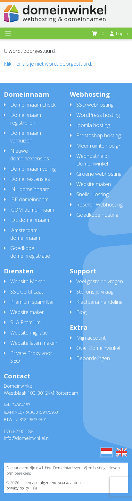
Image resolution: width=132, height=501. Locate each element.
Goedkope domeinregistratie (30, 252)
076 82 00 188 (18, 431)
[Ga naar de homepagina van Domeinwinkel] (55, 13)
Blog (81, 312)
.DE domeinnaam (29, 219)
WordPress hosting (98, 114)
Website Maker (27, 281)
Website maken (93, 184)
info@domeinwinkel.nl (27, 438)
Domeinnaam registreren (25, 118)
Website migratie (29, 332)
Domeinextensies (30, 178)
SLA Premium (25, 322)
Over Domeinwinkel (98, 348)
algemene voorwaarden (60, 482)
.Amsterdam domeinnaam (25, 234)
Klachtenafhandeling (99, 301)
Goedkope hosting (97, 214)
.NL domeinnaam (29, 189)
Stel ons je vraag (94, 291)
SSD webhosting (94, 104)
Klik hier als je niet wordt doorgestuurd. (48, 63)
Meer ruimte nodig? (98, 145)
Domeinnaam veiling (33, 168)
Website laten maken (33, 342)
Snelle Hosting (92, 194)
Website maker (27, 312)
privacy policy (17, 488)
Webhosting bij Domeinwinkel (92, 159)
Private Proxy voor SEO (31, 357)
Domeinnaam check (32, 104)
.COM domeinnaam (32, 209)
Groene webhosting (98, 173)
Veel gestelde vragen (99, 281)
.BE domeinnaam (29, 199)
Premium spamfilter (32, 301)
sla (35, 488)
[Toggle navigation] (8, 33)
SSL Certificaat (26, 291)
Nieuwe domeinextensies (29, 154)
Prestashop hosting (98, 135)
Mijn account (91, 337)
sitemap (30, 482)
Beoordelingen (93, 358)
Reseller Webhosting (99, 204)
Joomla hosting (93, 125)
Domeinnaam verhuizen (25, 136)
